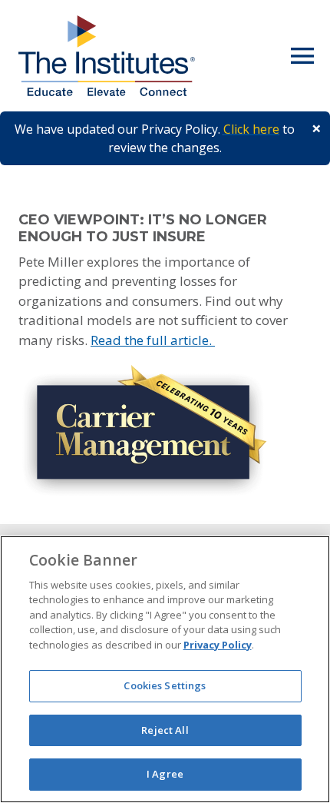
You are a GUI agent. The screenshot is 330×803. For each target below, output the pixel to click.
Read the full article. (153, 340)
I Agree (165, 774)
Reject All (164, 730)
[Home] (106, 55)
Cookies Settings (165, 685)
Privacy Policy (217, 645)
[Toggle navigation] (302, 56)
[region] (165, 669)
